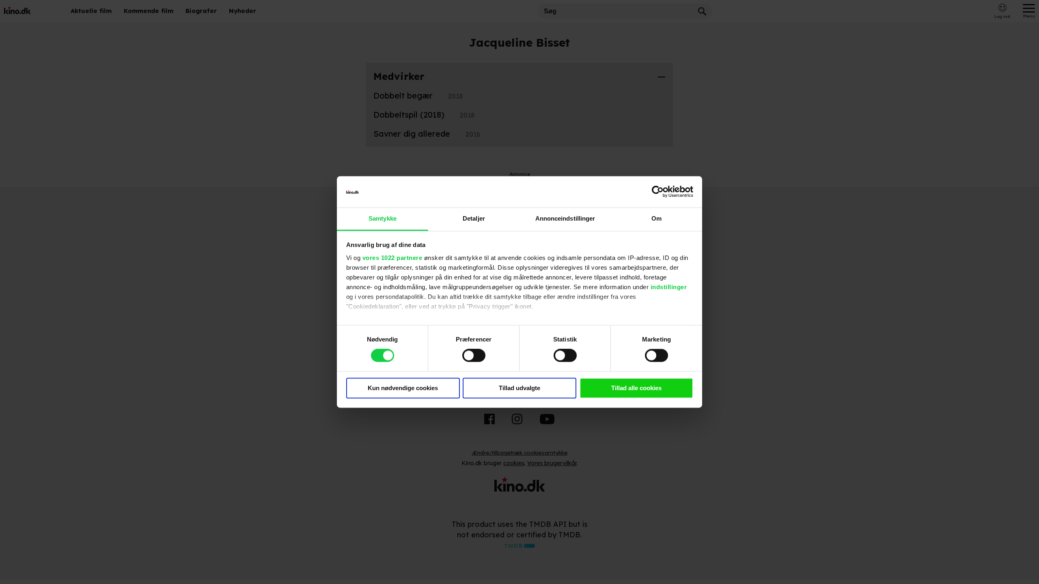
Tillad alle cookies (636, 387)
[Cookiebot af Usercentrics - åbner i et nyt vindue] (657, 192)
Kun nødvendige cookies (403, 387)
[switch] (473, 355)
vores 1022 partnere (392, 257)
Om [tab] (656, 218)
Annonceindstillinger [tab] (565, 218)
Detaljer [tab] (474, 218)
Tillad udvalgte (519, 387)
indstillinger (669, 286)
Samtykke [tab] (383, 218)
